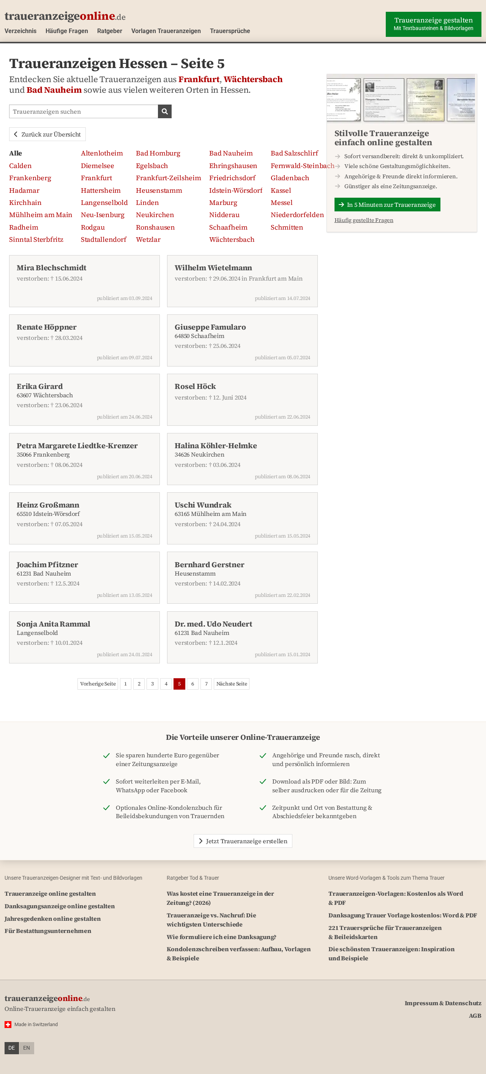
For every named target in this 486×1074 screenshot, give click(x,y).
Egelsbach (152, 165)
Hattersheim (101, 190)
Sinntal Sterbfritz (36, 239)
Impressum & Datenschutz (443, 1003)
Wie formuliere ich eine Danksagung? (222, 937)
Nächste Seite (231, 683)
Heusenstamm (159, 190)
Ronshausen (155, 227)
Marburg (223, 202)
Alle (15, 153)
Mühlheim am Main (41, 214)
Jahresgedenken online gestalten (53, 918)
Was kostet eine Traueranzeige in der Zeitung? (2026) (220, 898)
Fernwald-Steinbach (303, 165)
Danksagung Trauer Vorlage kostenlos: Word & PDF (402, 915)
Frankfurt (198, 79)
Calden (20, 165)
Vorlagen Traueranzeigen (166, 31)
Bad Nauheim (54, 90)
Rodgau (93, 227)
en (26, 1048)
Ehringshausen (233, 165)
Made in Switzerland (36, 1024)
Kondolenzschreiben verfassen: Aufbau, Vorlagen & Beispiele (239, 953)
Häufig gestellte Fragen (364, 220)
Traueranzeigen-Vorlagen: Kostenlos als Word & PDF (395, 898)
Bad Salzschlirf (294, 153)
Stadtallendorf (103, 239)
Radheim (23, 227)
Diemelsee (97, 165)
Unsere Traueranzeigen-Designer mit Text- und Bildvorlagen (73, 878)
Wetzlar (148, 239)
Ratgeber (109, 31)
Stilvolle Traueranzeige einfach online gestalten (383, 137)
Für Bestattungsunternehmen (48, 930)
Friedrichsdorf (232, 177)
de (11, 1048)
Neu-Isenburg (103, 214)
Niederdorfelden (297, 214)
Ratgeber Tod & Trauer (193, 878)
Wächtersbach (253, 79)
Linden (147, 202)
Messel (282, 202)
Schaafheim (228, 227)
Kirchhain (25, 202)
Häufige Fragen (67, 31)
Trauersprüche (230, 31)
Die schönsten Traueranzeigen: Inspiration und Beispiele (391, 953)
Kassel (281, 190)
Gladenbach (290, 177)
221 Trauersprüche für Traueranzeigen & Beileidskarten (385, 932)
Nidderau (224, 214)
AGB (475, 1015)
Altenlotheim (102, 153)
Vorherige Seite (97, 683)
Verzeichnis (20, 31)
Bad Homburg (158, 153)
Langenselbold (104, 202)
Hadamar (24, 190)
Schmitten (287, 227)
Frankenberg (30, 177)
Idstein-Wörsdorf (235, 190)
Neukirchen (155, 214)
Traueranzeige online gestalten (50, 893)
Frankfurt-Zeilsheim (168, 177)
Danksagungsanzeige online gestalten (60, 906)
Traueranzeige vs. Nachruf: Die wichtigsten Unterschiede (211, 919)
